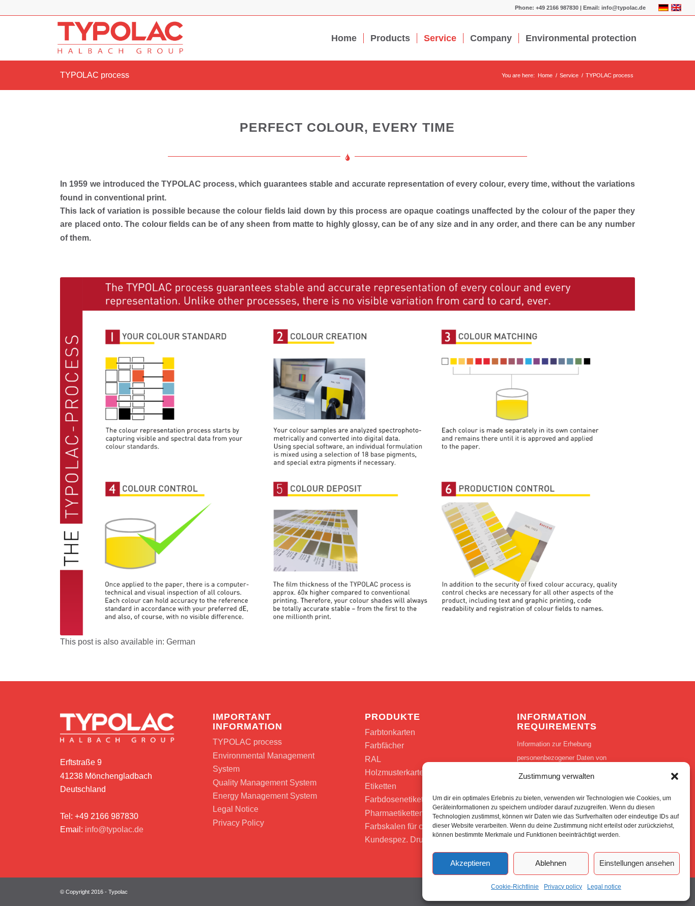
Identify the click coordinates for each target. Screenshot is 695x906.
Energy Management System (265, 796)
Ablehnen (550, 863)
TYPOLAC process (94, 75)
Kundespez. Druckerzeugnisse (420, 839)
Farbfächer (384, 745)
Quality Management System (264, 782)
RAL (373, 759)
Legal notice (604, 886)
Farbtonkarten (390, 732)
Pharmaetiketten (394, 813)
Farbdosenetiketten (400, 799)
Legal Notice (235, 809)
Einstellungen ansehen (636, 863)
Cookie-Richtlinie (515, 886)
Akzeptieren (470, 863)
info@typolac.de (114, 829)
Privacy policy (563, 886)
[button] (675, 776)
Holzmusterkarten (396, 772)
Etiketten (380, 786)
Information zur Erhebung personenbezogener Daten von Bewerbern (561, 757)
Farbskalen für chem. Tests (413, 826)
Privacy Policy (238, 823)
